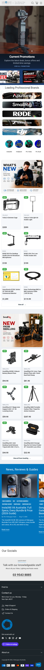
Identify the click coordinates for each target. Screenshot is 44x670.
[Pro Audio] (38, 144)
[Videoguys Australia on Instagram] (13, 638)
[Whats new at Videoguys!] (22, 177)
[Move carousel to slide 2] (16, 51)
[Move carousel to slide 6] (28, 51)
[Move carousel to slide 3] (19, 51)
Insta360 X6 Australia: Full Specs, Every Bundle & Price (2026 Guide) (17, 510)
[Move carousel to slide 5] (25, 51)
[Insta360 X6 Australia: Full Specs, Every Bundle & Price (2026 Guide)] (19, 486)
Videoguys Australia (19, 660)
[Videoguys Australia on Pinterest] (9, 638)
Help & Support (10, 605)
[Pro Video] (29, 144)
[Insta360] (9, 144)
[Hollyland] (19, 144)
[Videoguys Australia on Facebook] (2, 638)
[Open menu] (41, 3)
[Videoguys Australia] (14, 2)
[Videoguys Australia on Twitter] (6, 638)
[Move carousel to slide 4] (22, 51)
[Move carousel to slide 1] (13, 51)
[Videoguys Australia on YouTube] (20, 638)
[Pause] (32, 51)
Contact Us (9, 613)
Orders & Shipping (11, 609)
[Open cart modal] (36, 3)
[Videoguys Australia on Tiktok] (16, 638)
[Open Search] (32, 3)
